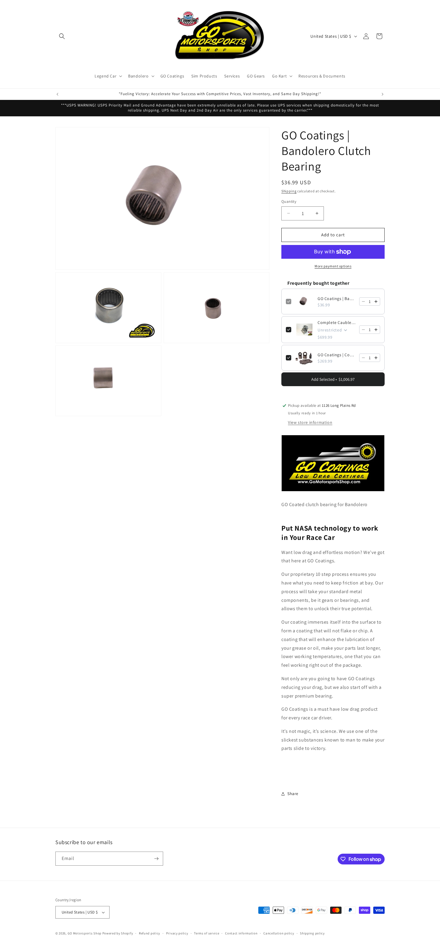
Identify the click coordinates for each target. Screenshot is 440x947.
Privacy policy (177, 933)
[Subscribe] (156, 859)
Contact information (241, 933)
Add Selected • (333, 379)
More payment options (333, 266)
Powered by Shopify (117, 933)
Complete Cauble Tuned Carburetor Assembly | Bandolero (337, 322)
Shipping (289, 191)
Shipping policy (312, 933)
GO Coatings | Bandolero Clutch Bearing (337, 298)
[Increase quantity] (376, 301)
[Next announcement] (382, 94)
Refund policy (149, 933)
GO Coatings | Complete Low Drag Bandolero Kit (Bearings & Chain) (337, 354)
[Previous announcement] (57, 94)
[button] (62, 36)
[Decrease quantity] (363, 301)
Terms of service (206, 933)
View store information (310, 422)
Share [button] (292, 793)
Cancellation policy (278, 933)
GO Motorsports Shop (84, 933)
